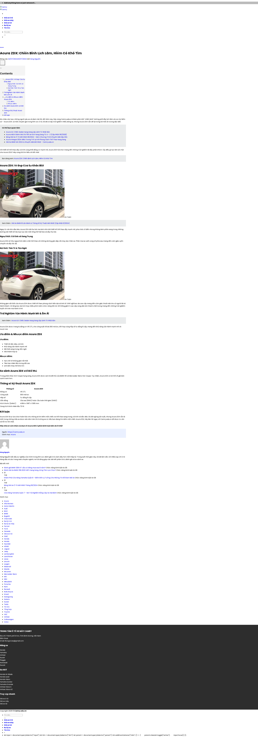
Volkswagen (9, 619)
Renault (7, 589)
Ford (6, 529)
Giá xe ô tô (8, 18)
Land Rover (8, 556)
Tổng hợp (8, 609)
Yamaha (3, 652)
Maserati (7, 566)
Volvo (6, 622)
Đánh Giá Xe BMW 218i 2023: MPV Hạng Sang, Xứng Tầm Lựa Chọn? (30, 470)
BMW (6, 514)
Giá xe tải (8, 23)
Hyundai (7, 544)
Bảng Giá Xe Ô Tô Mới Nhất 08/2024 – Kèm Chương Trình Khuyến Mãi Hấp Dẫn (36, 137)
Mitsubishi (8, 581)
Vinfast (7, 617)
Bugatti (7, 516)
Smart (6, 594)
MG (5, 576)
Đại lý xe (7, 25)
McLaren (7, 571)
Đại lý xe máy (9, 524)
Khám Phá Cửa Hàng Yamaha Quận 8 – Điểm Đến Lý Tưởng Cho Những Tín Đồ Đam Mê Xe (39, 478)
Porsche (7, 584)
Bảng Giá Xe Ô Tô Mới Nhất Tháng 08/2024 (20, 485)
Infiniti (6, 546)
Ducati (2, 665)
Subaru (7, 599)
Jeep (6, 551)
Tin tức (7, 28)
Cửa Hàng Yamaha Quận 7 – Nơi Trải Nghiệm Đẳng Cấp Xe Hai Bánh (30, 493)
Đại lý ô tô (8, 521)
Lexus (6, 559)
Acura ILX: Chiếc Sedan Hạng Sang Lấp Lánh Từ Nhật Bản (28, 132)
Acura (2, 47)
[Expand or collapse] (5, 97)
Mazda (6, 569)
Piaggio (3, 660)
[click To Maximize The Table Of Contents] (2, 62)
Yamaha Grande (6, 684)
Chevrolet (8, 519)
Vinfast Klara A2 (6, 689)
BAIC (6, 511)
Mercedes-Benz (10, 574)
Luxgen (6, 564)
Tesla (6, 604)
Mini (5, 579)
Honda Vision (5, 679)
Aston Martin (9, 506)
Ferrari (6, 526)
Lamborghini (9, 554)
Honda (6, 539)
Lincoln (6, 561)
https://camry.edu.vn (16, 432)
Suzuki (6, 602)
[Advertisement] (129, 30)
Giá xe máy (9, 20)
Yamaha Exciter (6, 682)
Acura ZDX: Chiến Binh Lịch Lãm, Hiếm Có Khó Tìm (33, 158)
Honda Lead (4, 677)
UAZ (5, 614)
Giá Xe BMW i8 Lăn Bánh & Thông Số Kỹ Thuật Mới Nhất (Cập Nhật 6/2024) (40, 223)
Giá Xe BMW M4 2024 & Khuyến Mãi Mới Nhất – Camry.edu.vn (30, 142)
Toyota (7, 612)
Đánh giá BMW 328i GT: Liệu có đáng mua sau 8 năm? (25, 467)
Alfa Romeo (8, 503)
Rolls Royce (8, 592)
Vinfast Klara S (5, 687)
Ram (6, 587)
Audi (5, 508)
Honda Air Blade (6, 674)
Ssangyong (8, 597)
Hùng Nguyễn (35, 59)
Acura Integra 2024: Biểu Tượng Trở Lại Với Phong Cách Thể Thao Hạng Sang (36, 139)
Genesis (7, 531)
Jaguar (7, 549)
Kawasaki (3, 662)
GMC (6, 536)
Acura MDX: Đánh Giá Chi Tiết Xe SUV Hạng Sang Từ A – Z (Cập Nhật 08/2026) (36, 134)
